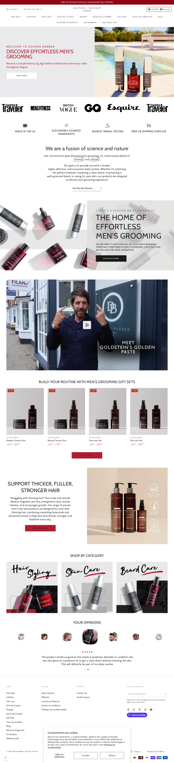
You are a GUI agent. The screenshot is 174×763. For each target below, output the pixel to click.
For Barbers (11, 734)
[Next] (161, 636)
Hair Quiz (10, 693)
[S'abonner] (166, 694)
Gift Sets (10, 718)
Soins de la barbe (14, 714)
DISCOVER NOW (40, 528)
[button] (159, 9)
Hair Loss (10, 701)
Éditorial (45, 697)
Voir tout (87, 455)
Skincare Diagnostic (15, 730)
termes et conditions (51, 705)
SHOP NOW (21, 76)
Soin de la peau (13, 705)
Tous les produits (14, 722)
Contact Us (82, 693)
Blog (8, 726)
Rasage (9, 709)
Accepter (85, 755)
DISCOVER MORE (111, 258)
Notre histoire (48, 693)
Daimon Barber (18, 751)
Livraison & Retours (50, 701)
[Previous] (12, 636)
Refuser (112, 755)
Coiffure (10, 697)
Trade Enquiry (83, 697)
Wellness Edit (12, 738)
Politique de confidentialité (54, 709)
